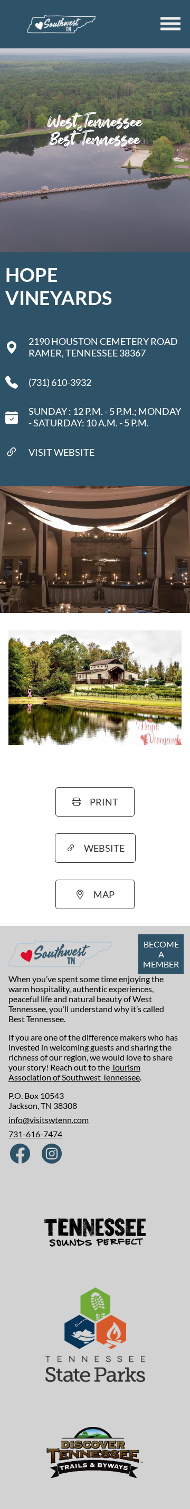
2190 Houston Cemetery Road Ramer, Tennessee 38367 (103, 347)
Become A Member (161, 954)
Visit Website (61, 452)
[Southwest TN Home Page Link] (61, 24)
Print (104, 802)
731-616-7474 (35, 1134)
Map (104, 894)
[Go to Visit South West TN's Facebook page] (20, 1154)
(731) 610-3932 (59, 382)
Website (104, 848)
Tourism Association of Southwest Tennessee (74, 1072)
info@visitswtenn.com (48, 1120)
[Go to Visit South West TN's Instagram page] (51, 1154)
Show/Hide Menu (171, 24)
